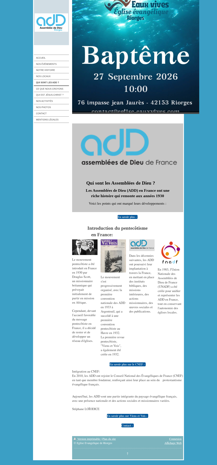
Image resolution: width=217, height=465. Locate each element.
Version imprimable (89, 439)
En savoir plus (126, 217)
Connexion (175, 439)
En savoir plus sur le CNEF (126, 364)
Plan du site (109, 439)
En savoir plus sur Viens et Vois (126, 416)
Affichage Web (173, 443)
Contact (126, 426)
